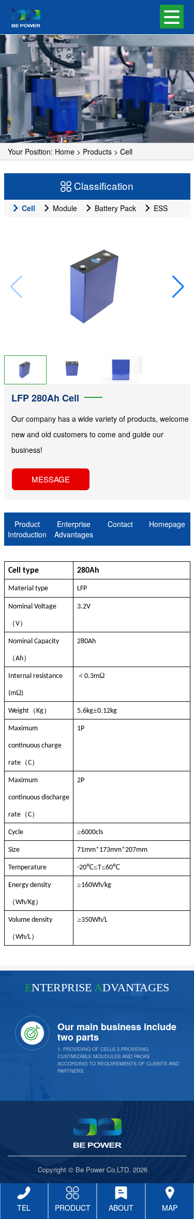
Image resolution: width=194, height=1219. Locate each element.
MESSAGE (51, 479)
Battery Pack (114, 208)
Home (64, 151)
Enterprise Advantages (73, 529)
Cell (126, 151)
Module (64, 208)
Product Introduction (27, 529)
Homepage (167, 524)
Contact (120, 524)
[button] (178, 286)
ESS (160, 208)
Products (97, 151)
